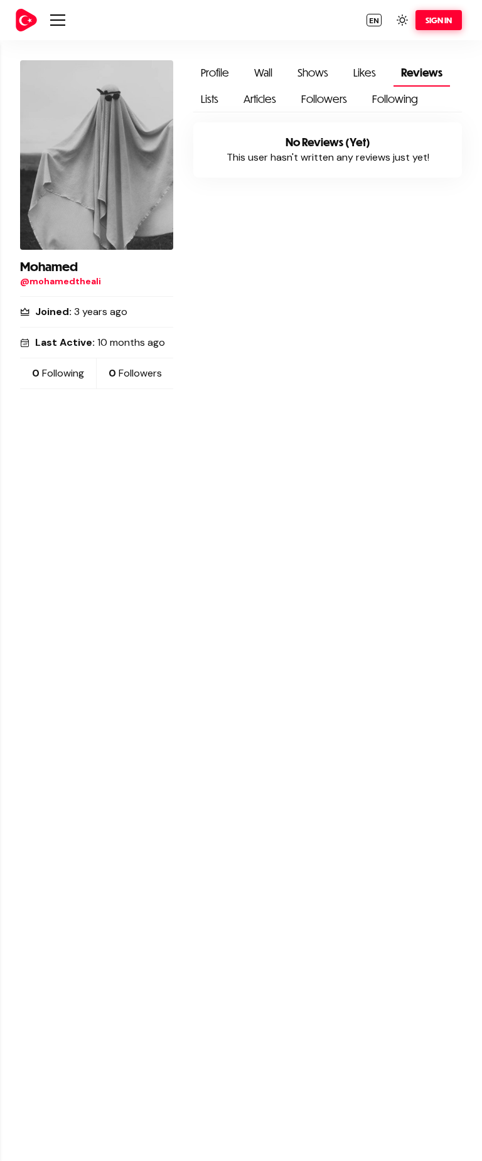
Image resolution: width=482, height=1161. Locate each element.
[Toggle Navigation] (57, 20)
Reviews (421, 72)
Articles (260, 98)
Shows (312, 72)
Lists (209, 98)
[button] (374, 20)
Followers (324, 98)
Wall (263, 72)
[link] (26, 20)
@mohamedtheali (60, 281)
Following (395, 98)
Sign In (439, 20)
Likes (364, 72)
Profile (215, 72)
